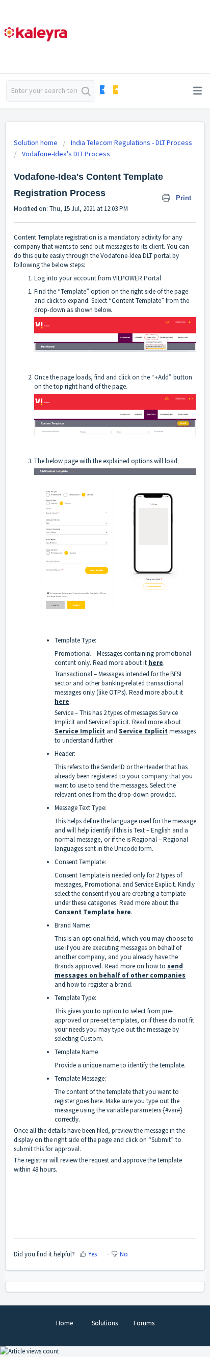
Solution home (36, 142)
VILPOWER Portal (137, 278)
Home (64, 1323)
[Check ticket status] (115, 89)
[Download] (86, 688)
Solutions (105, 1323)
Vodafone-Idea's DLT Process (66, 153)
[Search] (86, 91)
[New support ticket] (101, 89)
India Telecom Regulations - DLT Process (131, 142)
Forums (144, 1323)
